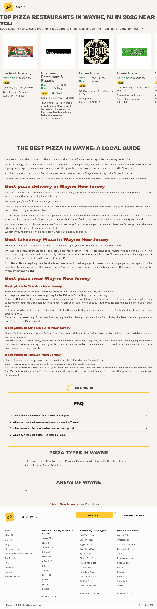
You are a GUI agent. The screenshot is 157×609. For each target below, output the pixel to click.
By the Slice (85, 553)
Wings (120, 585)
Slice (53, 504)
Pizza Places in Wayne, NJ (93, 504)
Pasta (120, 567)
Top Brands (10, 558)
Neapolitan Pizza (88, 562)
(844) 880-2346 (145, 605)
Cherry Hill (47, 575)
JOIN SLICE (94, 515)
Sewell (45, 579)
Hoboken (46, 556)
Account (9, 567)
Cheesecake (123, 539)
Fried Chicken (124, 562)
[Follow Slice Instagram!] (36, 517)
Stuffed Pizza (86, 581)
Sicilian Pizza (86, 539)
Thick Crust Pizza (88, 585)
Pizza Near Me (12, 549)
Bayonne (46, 588)
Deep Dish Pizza (87, 549)
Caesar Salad (123, 535)
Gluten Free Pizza (88, 558)
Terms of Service (13, 576)
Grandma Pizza (87, 572)
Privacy (8, 572)
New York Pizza (87, 535)
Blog (7, 544)
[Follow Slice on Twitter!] (23, 517)
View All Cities (49, 596)
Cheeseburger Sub (126, 544)
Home (8, 530)
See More (84, 388)
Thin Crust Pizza (88, 576)
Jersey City (47, 538)
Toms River (47, 547)
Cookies (121, 553)
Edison (45, 565)
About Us (9, 535)
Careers (8, 539)
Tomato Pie (85, 567)
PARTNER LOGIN (134, 515)
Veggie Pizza (86, 544)
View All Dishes (124, 593)
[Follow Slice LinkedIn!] (31, 517)
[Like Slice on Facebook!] (19, 517)
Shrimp (120, 576)
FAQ (7, 562)
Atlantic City (48, 561)
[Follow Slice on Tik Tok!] (27, 517)
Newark (46, 542)
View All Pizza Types (89, 593)
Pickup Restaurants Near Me (19, 553)
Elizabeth (46, 552)
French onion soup (126, 558)
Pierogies (121, 572)
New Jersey (68, 504)
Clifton (45, 570)
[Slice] (8, 6)
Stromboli (122, 581)
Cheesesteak (123, 549)
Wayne (45, 584)
